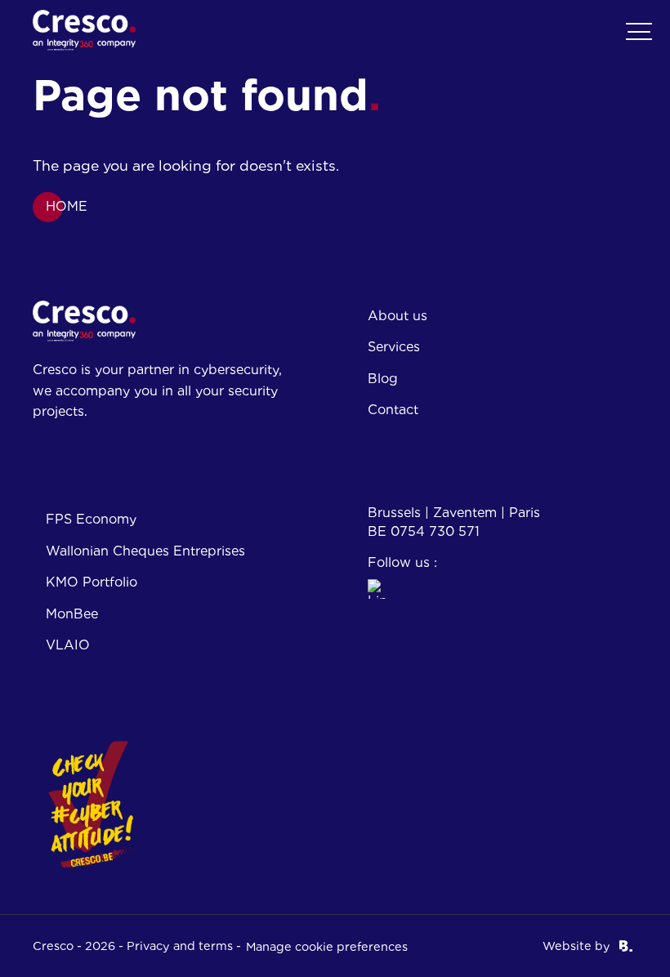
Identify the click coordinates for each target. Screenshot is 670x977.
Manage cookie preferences (327, 946)
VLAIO (68, 645)
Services (394, 347)
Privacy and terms (180, 945)
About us (397, 315)
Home (66, 206)
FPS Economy (91, 519)
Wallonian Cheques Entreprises (145, 551)
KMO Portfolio (91, 582)
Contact (393, 409)
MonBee (72, 614)
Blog (383, 378)
